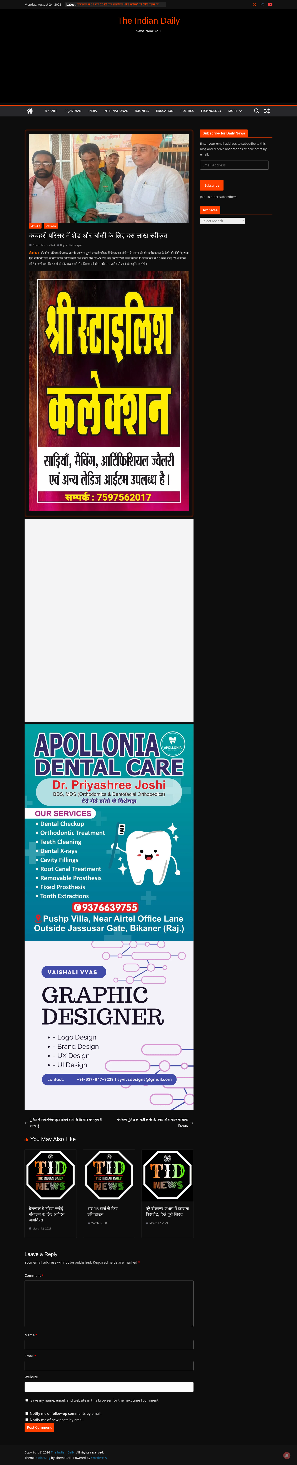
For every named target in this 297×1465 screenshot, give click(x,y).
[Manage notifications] (286, 1455)
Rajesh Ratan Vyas (71, 245)
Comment (34, 1275)
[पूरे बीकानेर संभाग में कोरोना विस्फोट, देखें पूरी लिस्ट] (168, 1152)
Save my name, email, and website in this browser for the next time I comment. (94, 1400)
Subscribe (212, 185)
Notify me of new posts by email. (57, 1419)
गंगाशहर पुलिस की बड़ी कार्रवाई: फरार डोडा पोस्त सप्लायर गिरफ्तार (152, 1122)
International (116, 111)
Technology (211, 111)
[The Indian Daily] (30, 111)
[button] (239, 111)
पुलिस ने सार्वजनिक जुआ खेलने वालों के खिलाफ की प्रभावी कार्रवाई (66, 1122)
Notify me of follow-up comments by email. (65, 1413)
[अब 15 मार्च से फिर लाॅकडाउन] (109, 1152)
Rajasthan (73, 111)
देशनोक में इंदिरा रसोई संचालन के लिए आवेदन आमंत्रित (46, 1214)
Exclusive (50, 225)
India (92, 111)
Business (142, 111)
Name (31, 1335)
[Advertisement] (148, 72)
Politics (187, 111)
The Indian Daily (148, 20)
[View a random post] (267, 111)
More (232, 111)
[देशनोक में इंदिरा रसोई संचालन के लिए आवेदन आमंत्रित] (51, 1152)
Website (31, 1377)
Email (30, 1356)
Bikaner (51, 111)
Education (165, 111)
